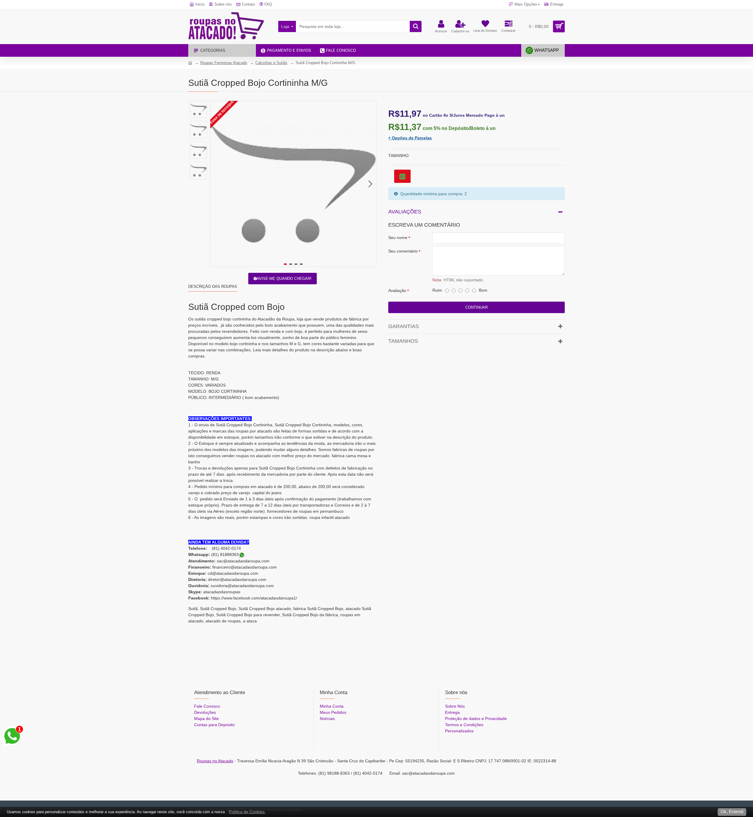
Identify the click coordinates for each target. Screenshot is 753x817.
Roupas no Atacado (215, 760)
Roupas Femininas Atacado (223, 63)
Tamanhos (403, 341)
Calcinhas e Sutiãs (271, 63)
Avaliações (404, 212)
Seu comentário (403, 251)
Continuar (476, 307)
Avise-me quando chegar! (284, 278)
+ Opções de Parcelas (410, 138)
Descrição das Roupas (212, 286)
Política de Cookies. (247, 811)
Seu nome (397, 237)
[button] (216, 184)
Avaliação (397, 290)
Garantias (403, 326)
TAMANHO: (399, 155)
